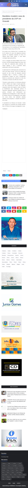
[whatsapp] (14, 1)
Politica (24, 262)
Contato (18, 483)
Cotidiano (4, 253)
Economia (20, 253)
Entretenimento (11, 255)
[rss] (24, 211)
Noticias (8, 259)
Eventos (3, 257)
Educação (4, 255)
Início (9, 483)
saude (23, 264)
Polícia (11, 262)
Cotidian (19, 250)
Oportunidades (5, 262)
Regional (13, 264)
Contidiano (14, 250)
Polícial (9, 170)
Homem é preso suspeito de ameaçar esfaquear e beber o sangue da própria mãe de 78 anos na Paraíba (16, 193)
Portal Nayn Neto (4, 456)
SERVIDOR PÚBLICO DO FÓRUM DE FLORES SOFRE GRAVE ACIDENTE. (16, 414)
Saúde (3, 266)
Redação (8, 264)
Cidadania (4, 250)
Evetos (8, 257)
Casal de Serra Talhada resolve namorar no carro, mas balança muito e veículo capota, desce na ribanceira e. (17, 408)
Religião (18, 264)
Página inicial (4, 11)
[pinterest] (17, 1)
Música (21, 257)
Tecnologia (8, 266)
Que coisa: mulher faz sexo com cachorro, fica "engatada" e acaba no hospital (16, 420)
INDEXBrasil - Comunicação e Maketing (18, 485)
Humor (12, 257)
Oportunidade (19, 259)
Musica (17, 257)
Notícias (13, 259)
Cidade (9, 250)
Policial (9, 11)
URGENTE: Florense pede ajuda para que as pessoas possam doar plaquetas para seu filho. (16, 401)
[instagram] (19, 1)
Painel (14, 483)
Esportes (17, 255)
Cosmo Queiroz (6, 24)
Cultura (9, 253)
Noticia (3, 259)
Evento (22, 255)
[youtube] (19, 208)
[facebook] (9, 1)
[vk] (3, 211)
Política (3, 264)
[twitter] (12, 1)
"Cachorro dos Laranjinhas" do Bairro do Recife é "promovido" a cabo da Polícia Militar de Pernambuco (16, 187)
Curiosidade (14, 253)
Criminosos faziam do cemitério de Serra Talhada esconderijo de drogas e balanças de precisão (16, 199)
